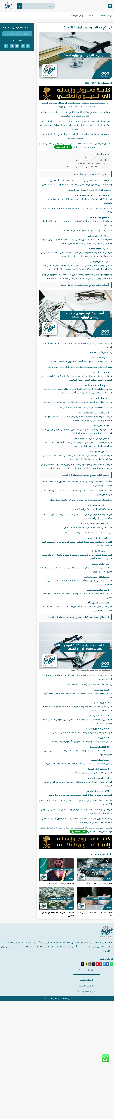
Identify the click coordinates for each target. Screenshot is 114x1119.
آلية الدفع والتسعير (87, 986)
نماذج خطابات (100, 15)
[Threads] (82, 964)
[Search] (19, 6)
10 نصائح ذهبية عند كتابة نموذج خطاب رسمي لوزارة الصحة (88, 166)
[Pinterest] (97, 964)
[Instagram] (93, 964)
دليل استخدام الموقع (86, 992)
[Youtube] (100, 964)
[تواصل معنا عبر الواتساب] (105, 1062)
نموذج (86, 274)
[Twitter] (104, 964)
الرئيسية (109, 15)
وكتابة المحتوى (52, 134)
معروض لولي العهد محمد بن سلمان (60, 883)
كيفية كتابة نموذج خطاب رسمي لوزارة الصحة (93, 163)
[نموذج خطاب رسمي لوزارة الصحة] (75, 100)
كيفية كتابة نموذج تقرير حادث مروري (99, 883)
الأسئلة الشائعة (86, 980)
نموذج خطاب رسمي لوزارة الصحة (97, 157)
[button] (110, 6)
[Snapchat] (86, 964)
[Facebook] (107, 964)
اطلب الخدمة (64, 147)
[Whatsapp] (111, 964)
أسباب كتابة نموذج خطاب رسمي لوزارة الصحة (92, 160)
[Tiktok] (90, 964)
